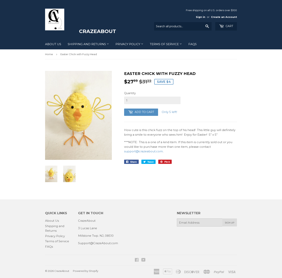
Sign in (200, 17)
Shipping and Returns (87, 44)
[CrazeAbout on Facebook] (137, 260)
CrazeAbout (61, 270)
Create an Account (224, 17)
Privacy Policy (128, 44)
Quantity (130, 93)
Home (49, 54)
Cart (229, 26)
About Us (53, 44)
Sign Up (229, 222)
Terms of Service (165, 44)
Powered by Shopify (85, 270)
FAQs (192, 44)
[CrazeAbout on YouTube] (143, 260)
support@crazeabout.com (143, 151)
